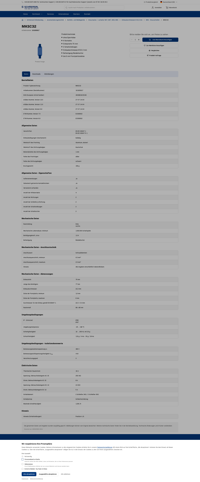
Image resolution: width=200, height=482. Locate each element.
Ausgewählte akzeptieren (48, 474)
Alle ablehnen (65, 474)
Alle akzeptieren (29, 474)
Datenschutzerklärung (104, 447)
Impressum (25, 478)
